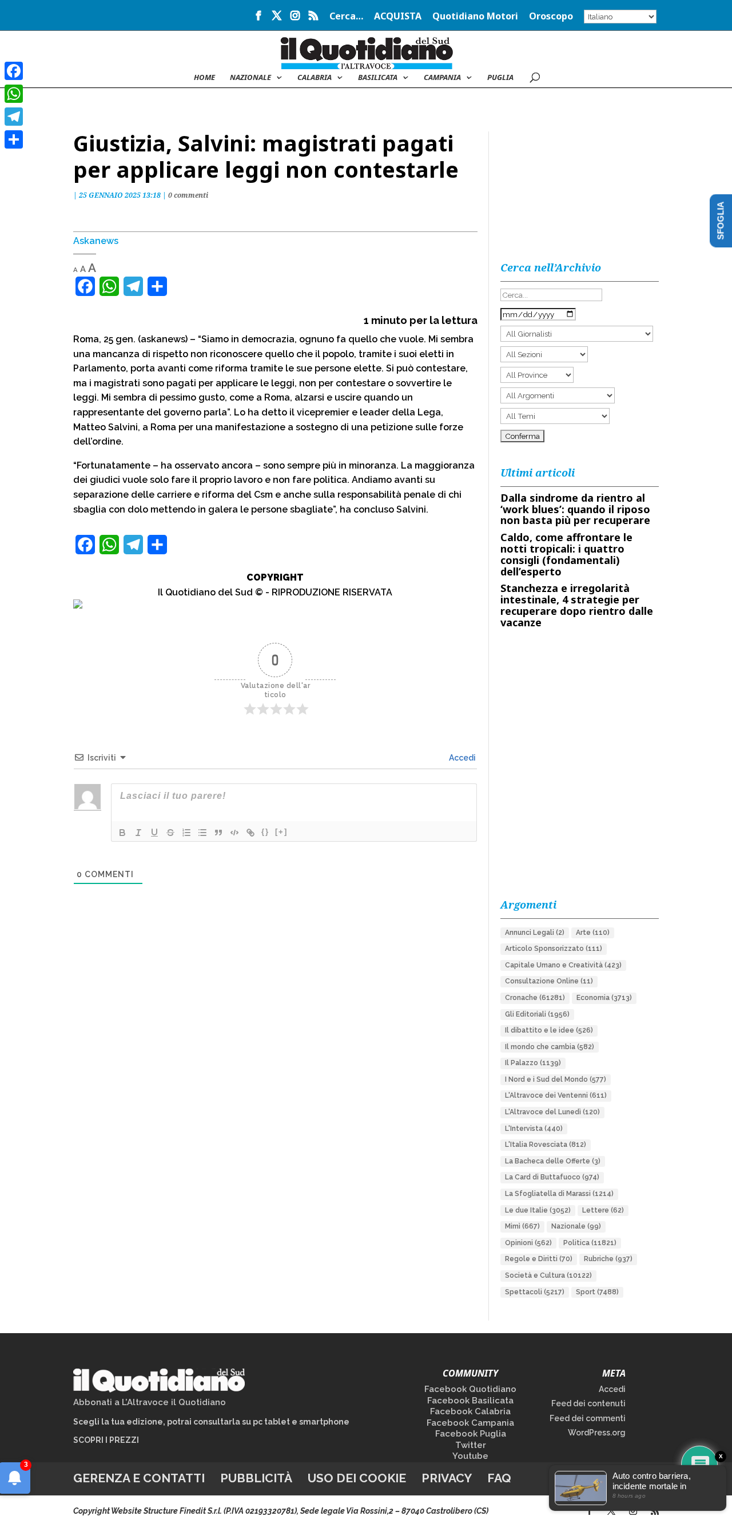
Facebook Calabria (470, 1411)
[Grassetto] (122, 832)
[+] (281, 831)
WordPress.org (597, 1432)
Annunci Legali (534, 933)
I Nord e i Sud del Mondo (555, 1079)
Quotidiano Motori (475, 16)
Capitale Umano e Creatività (563, 965)
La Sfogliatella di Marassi (559, 1194)
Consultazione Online (549, 981)
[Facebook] (13, 70)
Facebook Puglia (470, 1434)
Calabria (314, 77)
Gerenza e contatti (139, 1478)
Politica (589, 1243)
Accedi (461, 757)
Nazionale (576, 1226)
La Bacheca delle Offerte (552, 1161)
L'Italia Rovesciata (545, 1145)
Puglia (500, 77)
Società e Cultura (548, 1275)
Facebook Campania (470, 1423)
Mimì (522, 1226)
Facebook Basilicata (470, 1400)
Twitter (470, 1445)
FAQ (499, 1478)
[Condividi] (13, 139)
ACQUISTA (397, 16)
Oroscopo (551, 16)
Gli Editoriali (537, 1014)
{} (265, 831)
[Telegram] (13, 116)
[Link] (250, 832)
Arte (593, 933)
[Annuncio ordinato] (186, 832)
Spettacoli (534, 1292)
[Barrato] (170, 832)
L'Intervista (534, 1129)
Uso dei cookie (357, 1478)
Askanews (95, 240)
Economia (604, 998)
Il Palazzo (533, 1063)
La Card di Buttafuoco (552, 1177)
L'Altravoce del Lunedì (552, 1112)
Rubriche (608, 1259)
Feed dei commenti (588, 1418)
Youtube (470, 1456)
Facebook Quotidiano (470, 1389)
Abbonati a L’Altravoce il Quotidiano (149, 1402)
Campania (442, 77)
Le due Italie (538, 1210)
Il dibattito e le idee (549, 1030)
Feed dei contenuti (588, 1403)
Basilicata (377, 77)
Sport (597, 1292)
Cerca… (346, 16)
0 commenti (188, 195)
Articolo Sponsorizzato (553, 949)
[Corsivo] (138, 832)
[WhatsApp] (13, 93)
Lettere (603, 1210)
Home (204, 77)
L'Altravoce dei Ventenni (556, 1095)
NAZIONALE (250, 77)
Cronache (535, 998)
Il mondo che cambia (549, 1047)
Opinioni (528, 1243)
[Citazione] (218, 832)
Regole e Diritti (538, 1259)
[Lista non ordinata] (202, 832)
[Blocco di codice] (234, 832)
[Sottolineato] (154, 832)
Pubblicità (256, 1478)
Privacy (446, 1478)
